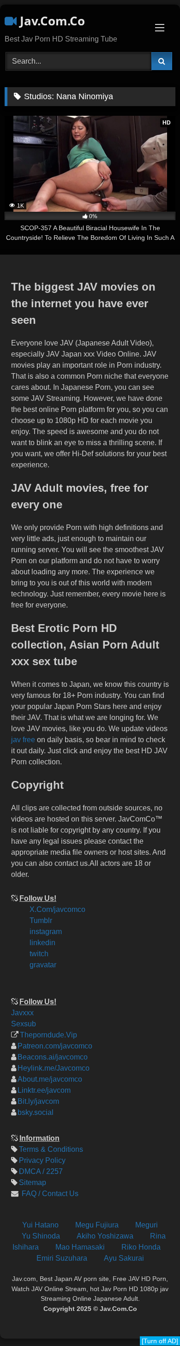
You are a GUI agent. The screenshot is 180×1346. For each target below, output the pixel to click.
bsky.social (36, 1112)
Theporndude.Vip (48, 1035)
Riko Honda (141, 1247)
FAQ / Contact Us (49, 1193)
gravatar (43, 965)
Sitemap (32, 1182)
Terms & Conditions (51, 1149)
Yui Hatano (40, 1225)
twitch (39, 954)
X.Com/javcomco (57, 909)
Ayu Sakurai (124, 1258)
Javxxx (22, 1013)
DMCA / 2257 (41, 1171)
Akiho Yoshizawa (105, 1236)
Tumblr (41, 920)
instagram (46, 931)
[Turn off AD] (160, 1341)
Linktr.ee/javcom (44, 1090)
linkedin (42, 943)
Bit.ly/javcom (38, 1101)
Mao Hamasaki (80, 1247)
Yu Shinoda (41, 1236)
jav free (23, 740)
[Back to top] (165, 1277)
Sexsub (23, 1024)
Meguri (146, 1225)
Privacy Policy (42, 1160)
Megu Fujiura (97, 1225)
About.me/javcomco (50, 1079)
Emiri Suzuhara (61, 1258)
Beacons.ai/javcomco (53, 1057)
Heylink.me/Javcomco (54, 1068)
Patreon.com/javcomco (55, 1046)
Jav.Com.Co (51, 20)
